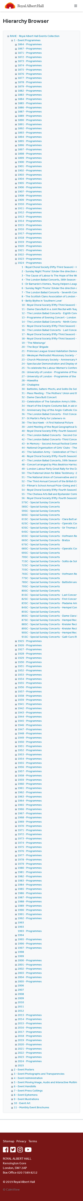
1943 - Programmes (30, 712)
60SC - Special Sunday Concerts (41, 515)
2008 (21, 994)
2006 (21, 985)
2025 (21, 1065)
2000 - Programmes (30, 960)
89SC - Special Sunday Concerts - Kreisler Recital (51, 628)
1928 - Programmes (30, 653)
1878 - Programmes (30, 82)
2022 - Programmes (30, 1052)
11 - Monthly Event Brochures (31, 1107)
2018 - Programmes (30, 1036)
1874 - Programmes (30, 65)
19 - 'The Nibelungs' (34, 342)
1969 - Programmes (30, 821)
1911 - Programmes (30, 208)
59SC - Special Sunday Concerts (41, 511)
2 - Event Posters (24, 1069)
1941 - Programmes (30, 704)
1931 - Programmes (30, 666)
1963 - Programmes (30, 796)
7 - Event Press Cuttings (28, 1090)
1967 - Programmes (30, 813)
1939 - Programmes (30, 699)
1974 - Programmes (30, 842)
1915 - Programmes (30, 225)
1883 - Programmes (30, 94)
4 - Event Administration (28, 1078)
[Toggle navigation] (75, 6)
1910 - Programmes (30, 204)
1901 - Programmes (30, 166)
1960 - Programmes (30, 783)
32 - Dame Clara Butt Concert (39, 397)
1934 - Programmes (30, 679)
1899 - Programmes (30, 158)
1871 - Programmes (30, 52)
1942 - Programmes (30, 708)
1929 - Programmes (30, 658)
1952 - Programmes (30, 750)
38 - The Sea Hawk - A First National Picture (47, 422)
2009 (21, 998)
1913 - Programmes (30, 216)
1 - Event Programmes (27, 40)
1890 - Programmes (30, 120)
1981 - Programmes (30, 872)
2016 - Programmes (30, 1027)
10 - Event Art (22, 1103)
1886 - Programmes (30, 107)
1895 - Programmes (30, 141)
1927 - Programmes (30, 649)
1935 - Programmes (30, 683)
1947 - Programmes (30, 729)
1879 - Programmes (30, 86)
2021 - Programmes (30, 1048)
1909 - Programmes (30, 199)
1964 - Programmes (30, 800)
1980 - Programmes (30, 868)
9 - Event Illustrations (26, 1099)
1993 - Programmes (30, 931)
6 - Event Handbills (25, 1086)
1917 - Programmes (30, 233)
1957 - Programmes (30, 771)
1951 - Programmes (30, 746)
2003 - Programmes (30, 973)
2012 (21, 1010)
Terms (32, 1141)
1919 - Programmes (30, 242)
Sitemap (8, 1141)
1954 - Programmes (30, 758)
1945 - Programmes (30, 720)
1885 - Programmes (30, 103)
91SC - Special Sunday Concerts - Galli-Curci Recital (52, 636)
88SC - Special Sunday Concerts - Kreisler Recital (51, 624)
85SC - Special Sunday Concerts (41, 611)
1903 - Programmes (30, 174)
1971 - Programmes (30, 830)
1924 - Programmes (30, 262)
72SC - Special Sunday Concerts (41, 565)
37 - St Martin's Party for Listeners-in (43, 418)
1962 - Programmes (30, 792)
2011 (21, 1006)
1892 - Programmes (30, 128)
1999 (21, 956)
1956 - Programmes (30, 767)
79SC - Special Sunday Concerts (41, 586)
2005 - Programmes (30, 981)
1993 (21, 922)
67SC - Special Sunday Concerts (41, 544)
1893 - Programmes (30, 132)
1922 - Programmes (30, 254)
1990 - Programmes (30, 910)
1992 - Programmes (30, 918)
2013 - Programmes (30, 1015)
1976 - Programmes (30, 851)
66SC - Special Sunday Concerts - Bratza (46, 540)
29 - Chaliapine (30, 384)
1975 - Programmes (30, 847)
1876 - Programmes (30, 74)
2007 (21, 989)
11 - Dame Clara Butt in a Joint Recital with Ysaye (50, 309)
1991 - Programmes (30, 914)
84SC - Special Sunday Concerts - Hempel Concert (52, 607)
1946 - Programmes (30, 725)
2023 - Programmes (30, 1057)
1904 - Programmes (30, 178)
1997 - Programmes (30, 947)
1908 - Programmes (30, 195)
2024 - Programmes (30, 1061)
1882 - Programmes (30, 90)
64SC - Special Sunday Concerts (41, 531)
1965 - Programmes (30, 805)
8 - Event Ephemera (25, 1094)
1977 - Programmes (30, 855)
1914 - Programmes (30, 221)
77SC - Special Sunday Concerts (41, 578)
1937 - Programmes (30, 691)
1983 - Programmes (30, 880)
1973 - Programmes (30, 838)
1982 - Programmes (30, 876)
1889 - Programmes (30, 115)
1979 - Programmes (30, 863)
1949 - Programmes (30, 737)
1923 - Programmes (30, 258)
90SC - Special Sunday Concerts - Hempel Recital (51, 632)
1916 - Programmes (30, 229)
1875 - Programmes (30, 69)
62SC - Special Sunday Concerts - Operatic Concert (52, 523)
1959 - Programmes (30, 779)
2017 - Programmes (30, 1032)
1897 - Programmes (30, 149)
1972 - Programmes (30, 834)
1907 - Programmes (30, 191)
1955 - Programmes (30, 763)
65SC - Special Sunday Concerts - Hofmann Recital (52, 536)
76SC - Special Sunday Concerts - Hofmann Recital (52, 573)
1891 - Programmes (30, 124)
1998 (21, 952)
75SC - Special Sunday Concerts (41, 569)
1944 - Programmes (30, 716)
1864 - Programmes (30, 44)
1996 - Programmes (30, 943)
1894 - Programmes (30, 137)
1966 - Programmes (30, 809)
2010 (21, 1002)
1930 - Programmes (30, 662)
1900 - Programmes (30, 162)
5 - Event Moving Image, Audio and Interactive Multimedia (48, 1082)
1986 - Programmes (30, 893)
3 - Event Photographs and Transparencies (39, 1073)
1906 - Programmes (30, 187)
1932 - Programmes (30, 670)
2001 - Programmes (30, 964)
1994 (21, 935)
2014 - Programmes (30, 1019)
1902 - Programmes (30, 170)
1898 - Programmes (30, 153)
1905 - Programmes (30, 183)
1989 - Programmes (30, 905)
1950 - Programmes (30, 742)
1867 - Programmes (30, 48)
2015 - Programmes (30, 1023)
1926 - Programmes (30, 645)
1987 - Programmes (30, 897)
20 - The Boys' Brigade (35, 346)
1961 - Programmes (30, 788)
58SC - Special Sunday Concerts (41, 506)
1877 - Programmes (30, 78)
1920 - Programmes (30, 246)
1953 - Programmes (30, 754)
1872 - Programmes (30, 57)
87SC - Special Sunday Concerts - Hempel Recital (51, 620)
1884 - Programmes (30, 99)
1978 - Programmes (30, 859)
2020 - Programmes (30, 1044)
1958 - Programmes (30, 775)
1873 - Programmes (30, 61)
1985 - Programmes (30, 889)
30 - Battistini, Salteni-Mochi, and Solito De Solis (50, 389)
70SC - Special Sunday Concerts (41, 557)
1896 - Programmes (30, 145)
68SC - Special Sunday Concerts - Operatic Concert (52, 548)
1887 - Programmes (30, 111)
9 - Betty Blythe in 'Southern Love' (42, 300)
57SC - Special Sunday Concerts (41, 502)
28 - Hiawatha (30, 380)
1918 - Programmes (30, 237)
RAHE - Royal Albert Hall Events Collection (34, 36)
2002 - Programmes (30, 968)
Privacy (21, 1141)
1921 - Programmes (30, 250)
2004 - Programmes (30, 977)
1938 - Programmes (30, 695)
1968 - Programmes (30, 817)
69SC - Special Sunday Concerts (41, 552)
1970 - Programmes (30, 826)
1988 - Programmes (30, 901)
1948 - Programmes (30, 733)
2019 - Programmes (30, 1040)
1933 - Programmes (30, 674)
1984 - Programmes (30, 884)
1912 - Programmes (30, 212)
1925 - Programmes (30, 641)
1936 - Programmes (30, 687)
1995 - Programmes (30, 939)
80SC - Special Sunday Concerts (41, 590)
